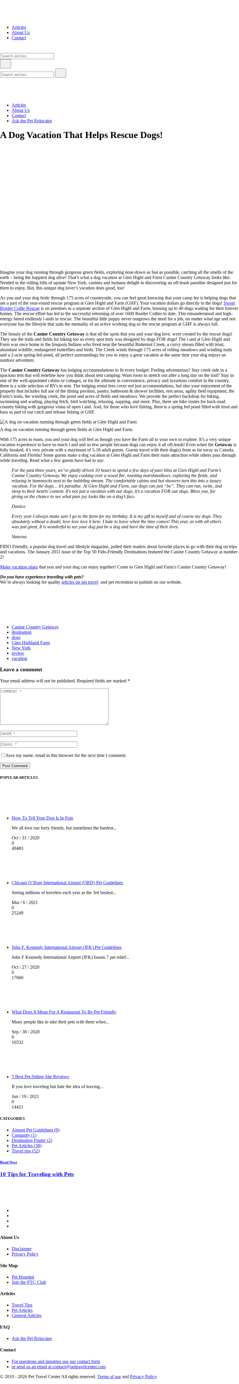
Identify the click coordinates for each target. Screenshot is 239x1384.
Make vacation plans (19, 566)
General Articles (26, 1315)
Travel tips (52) (26, 1150)
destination (21, 632)
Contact (19, 37)
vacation (19, 658)
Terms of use (109, 1376)
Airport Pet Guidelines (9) (35, 1129)
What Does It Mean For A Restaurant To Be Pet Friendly (64, 1011)
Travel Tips (22, 1304)
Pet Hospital (23, 1276)
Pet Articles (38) (26, 1145)
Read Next (8, 1162)
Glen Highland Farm (31, 642)
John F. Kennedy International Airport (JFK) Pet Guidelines (67, 947)
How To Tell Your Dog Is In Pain (42, 817)
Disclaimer (21, 1248)
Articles (19, 27)
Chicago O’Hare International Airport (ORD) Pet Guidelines (67, 882)
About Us (21, 32)
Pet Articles (22, 1310)
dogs (16, 637)
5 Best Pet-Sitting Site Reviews (40, 1076)
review (18, 653)
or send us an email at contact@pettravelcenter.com (59, 1366)
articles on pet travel (79, 582)
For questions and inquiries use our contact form (56, 1361)
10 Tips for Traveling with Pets (37, 1174)
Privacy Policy (25, 1253)
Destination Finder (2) (32, 1140)
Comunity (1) (24, 1135)
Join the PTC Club (29, 1282)
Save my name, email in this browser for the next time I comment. (66, 755)
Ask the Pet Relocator (32, 120)
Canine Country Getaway (35, 626)
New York (21, 647)
